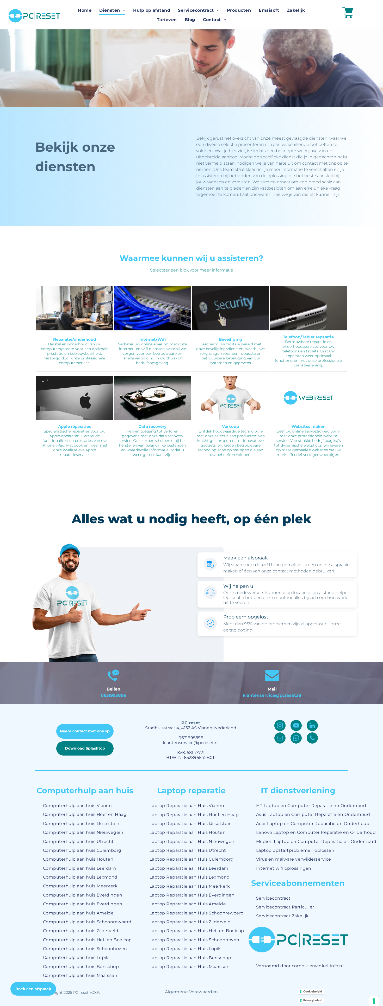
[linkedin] (312, 726)
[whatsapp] (296, 738)
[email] (280, 738)
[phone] (312, 738)
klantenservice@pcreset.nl (272, 695)
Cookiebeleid (312, 991)
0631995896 (113, 695)
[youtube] (296, 726)
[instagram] (280, 726)
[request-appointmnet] (210, 569)
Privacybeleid (312, 1000)
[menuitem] (84, 10)
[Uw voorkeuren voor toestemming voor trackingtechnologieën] (374, 1001)
